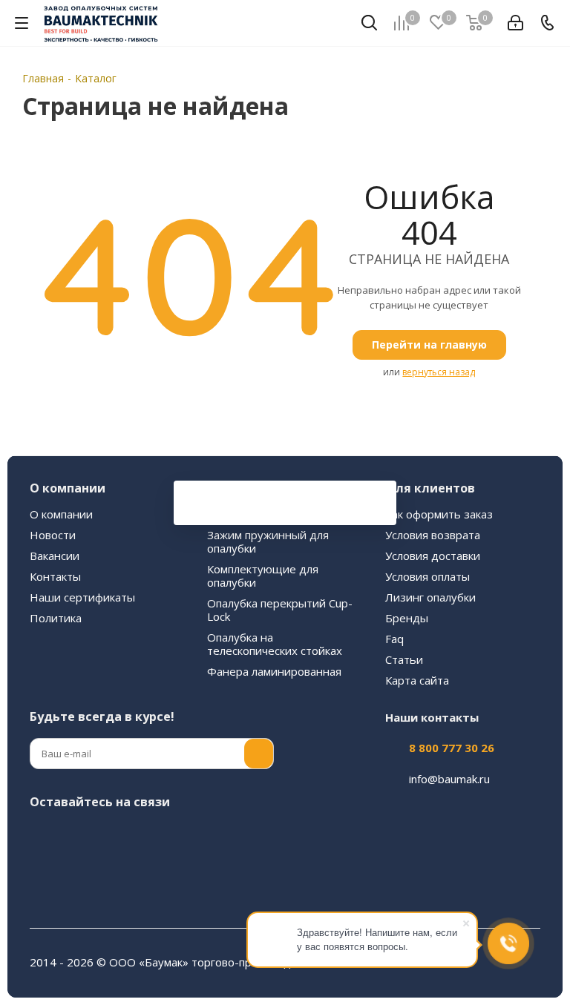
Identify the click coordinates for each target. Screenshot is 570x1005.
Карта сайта (417, 680)
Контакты (55, 576)
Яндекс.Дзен (44, 874)
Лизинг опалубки (430, 597)
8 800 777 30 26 (451, 747)
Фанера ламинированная (274, 671)
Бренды (406, 617)
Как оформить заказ (439, 514)
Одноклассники (193, 836)
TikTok (81, 874)
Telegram (119, 836)
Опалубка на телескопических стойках (274, 644)
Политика (56, 617)
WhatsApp (230, 836)
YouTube (156, 836)
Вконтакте (44, 836)
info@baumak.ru (449, 778)
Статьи (404, 659)
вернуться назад (438, 372)
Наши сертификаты (82, 597)
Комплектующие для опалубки (262, 575)
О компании (61, 514)
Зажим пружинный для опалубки (268, 541)
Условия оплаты (427, 576)
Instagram (81, 836)
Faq (394, 638)
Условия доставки (432, 555)
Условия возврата (432, 534)
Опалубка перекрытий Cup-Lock (280, 610)
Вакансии (54, 555)
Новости (53, 534)
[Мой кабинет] (515, 23)
